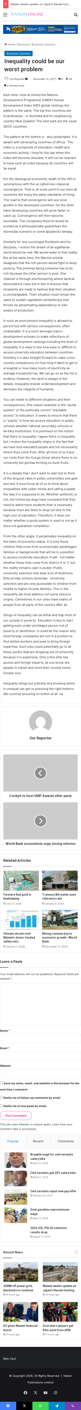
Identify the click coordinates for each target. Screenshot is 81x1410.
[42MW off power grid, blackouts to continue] (20, 1272)
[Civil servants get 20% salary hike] (15, 1178)
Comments (66, 1141)
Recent (38, 1141)
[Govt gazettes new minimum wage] (15, 1215)
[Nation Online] (27, 14)
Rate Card (9, 1358)
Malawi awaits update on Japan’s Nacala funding (42, 4)
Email (5, 1048)
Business (23, 44)
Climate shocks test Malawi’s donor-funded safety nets (19, 937)
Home (11, 44)
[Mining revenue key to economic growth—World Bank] (60, 920)
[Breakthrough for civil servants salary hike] (15, 1160)
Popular (13, 1141)
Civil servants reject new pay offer (53, 1191)
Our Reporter (17, 79)
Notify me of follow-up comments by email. (32, 1097)
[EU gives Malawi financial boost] (20, 1312)
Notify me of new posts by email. (25, 1106)
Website (5, 1065)
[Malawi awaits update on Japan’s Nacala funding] (60, 1272)
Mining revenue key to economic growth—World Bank (59, 937)
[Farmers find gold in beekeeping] (21, 880)
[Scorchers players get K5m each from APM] (60, 1312)
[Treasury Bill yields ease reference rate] (60, 880)
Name (5, 1030)
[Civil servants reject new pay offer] (15, 1197)
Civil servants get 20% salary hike (53, 1172)
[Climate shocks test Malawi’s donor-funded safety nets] (21, 920)
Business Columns (43, 44)
